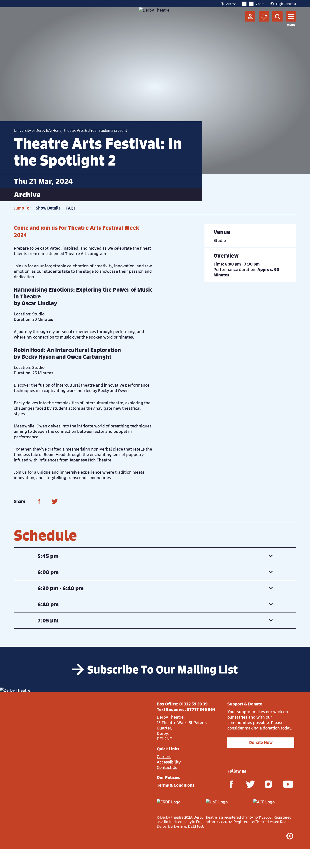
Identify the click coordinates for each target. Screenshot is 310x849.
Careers (164, 756)
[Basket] (264, 16)
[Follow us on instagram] (268, 784)
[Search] (277, 16)
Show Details (48, 208)
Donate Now (261, 742)
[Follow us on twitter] (249, 784)
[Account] (250, 16)
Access (231, 3)
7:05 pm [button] (48, 620)
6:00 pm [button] (48, 572)
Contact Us (167, 767)
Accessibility (169, 762)
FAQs (71, 208)
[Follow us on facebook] (231, 784)
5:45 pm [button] (48, 556)
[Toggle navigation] (291, 16)
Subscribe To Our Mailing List (162, 669)
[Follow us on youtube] (286, 784)
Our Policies (168, 777)
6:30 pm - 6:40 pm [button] (60, 588)
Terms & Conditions (175, 785)
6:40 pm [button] (48, 604)
